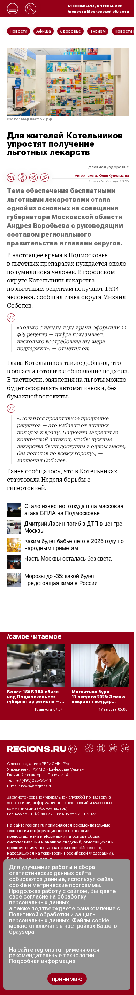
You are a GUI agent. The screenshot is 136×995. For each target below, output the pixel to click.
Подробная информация (30, 858)
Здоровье (118, 167)
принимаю (67, 978)
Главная (98, 167)
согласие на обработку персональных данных (47, 899)
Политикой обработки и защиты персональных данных (53, 917)
